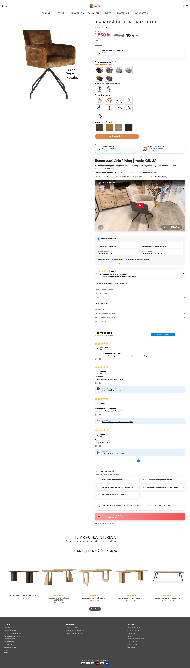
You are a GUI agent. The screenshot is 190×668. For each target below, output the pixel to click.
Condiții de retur (9, 644)
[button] (99, 27)
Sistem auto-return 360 (107, 83)
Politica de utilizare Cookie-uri (13, 636)
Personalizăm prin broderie (135, 639)
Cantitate (98, 40)
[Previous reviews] (96, 273)
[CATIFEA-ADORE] (99, 69)
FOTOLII (60, 13)
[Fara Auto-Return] (99, 89)
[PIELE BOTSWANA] (109, 77)
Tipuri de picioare (103, 95)
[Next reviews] (183, 273)
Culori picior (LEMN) (104, 122)
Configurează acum (105, 63)
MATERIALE (123, 13)
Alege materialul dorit (103, 65)
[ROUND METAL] (119, 108)
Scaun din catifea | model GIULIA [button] (113, 453)
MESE (108, 13)
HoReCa (129, 636)
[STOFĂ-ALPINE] (119, 69)
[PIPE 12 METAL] (128, 100)
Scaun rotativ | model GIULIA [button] (111, 390)
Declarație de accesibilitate (74, 633)
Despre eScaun (9, 628)
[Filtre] (178, 334)
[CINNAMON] (119, 127)
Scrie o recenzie (163, 335)
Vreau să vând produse (134, 628)
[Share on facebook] (96, 359)
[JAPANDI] (99, 127)
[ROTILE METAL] (119, 100)
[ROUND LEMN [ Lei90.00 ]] (109, 100)
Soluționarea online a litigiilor (75, 630)
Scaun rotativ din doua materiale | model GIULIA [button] (117, 422)
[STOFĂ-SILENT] (128, 69)
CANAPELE (76, 13)
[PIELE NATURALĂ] (99, 77)
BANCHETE (93, 13)
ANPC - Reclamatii (72, 628)
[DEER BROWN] (128, 127)
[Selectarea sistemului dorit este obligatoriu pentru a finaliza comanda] (119, 83)
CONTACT (140, 13)
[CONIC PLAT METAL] (128, 108)
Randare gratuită (132, 633)
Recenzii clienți (132, 650)
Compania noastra (10, 647)
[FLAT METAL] (109, 108)
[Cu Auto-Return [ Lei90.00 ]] (109, 89)
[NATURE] (109, 127)
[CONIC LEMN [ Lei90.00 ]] (99, 100)
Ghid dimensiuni (132, 641)
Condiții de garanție (10, 639)
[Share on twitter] (100, 359)
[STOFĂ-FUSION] (109, 69)
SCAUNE (46, 13)
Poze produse (131, 647)
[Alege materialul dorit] (115, 62)
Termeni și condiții (10, 630)
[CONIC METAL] (99, 108)
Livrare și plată (9, 641)
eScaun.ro (91, 660)
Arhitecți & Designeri (133, 630)
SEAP (6, 652)
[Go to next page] (145, 460)
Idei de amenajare (133, 644)
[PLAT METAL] (99, 116)
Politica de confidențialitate (13, 633)
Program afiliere (9, 650)
